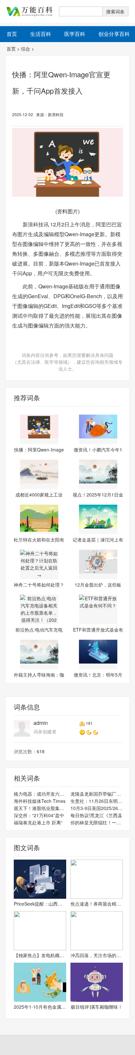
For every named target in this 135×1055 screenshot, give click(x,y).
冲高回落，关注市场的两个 (96, 955)
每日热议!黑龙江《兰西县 (96, 815)
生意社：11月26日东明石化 (96, 801)
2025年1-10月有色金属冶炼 (40, 1006)
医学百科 (74, 34)
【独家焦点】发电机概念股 (40, 955)
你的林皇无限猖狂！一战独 (96, 822)
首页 (11, 48)
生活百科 (40, 34)
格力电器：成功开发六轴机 (40, 793)
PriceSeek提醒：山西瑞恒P (40, 903)
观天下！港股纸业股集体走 (40, 808)
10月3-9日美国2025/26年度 (96, 808)
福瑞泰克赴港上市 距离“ (38, 822)
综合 (25, 48)
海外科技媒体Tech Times (40, 801)
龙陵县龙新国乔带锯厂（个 (96, 793)
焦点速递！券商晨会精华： (96, 903)
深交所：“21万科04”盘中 (39, 815)
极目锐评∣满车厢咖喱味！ (97, 1006)
